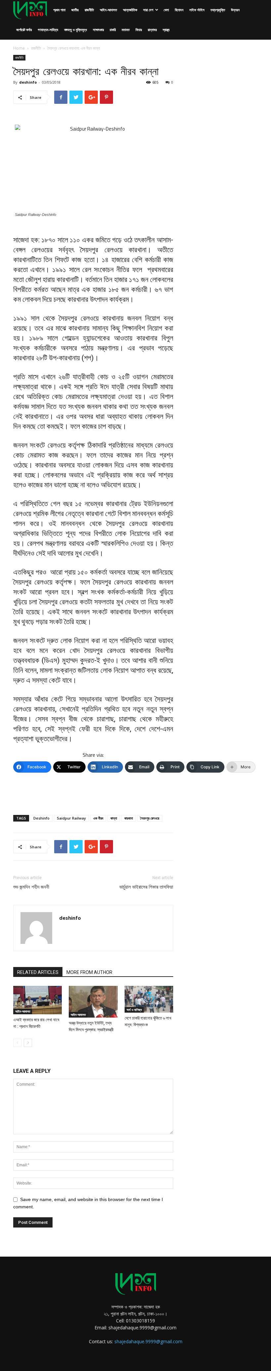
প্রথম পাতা (59, 9)
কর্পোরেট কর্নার (24, 29)
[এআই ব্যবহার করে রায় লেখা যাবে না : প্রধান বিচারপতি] (37, 1000)
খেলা (166, 9)
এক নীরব (98, 818)
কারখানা (128, 818)
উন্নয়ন (235, 9)
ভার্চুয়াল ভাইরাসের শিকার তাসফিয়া (146, 887)
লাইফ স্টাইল (197, 9)
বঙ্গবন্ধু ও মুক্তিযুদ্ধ (75, 29)
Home (19, 48)
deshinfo (28, 82)
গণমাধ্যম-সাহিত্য (48, 29)
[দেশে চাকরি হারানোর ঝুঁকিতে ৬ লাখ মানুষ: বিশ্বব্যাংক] (149, 999)
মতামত (126, 29)
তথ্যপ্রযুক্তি (218, 9)
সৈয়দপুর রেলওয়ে (149, 818)
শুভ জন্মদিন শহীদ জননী (31, 887)
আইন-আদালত (108, 9)
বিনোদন (179, 9)
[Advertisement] (93, 793)
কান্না (113, 818)
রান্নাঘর (152, 29)
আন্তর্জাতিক (130, 9)
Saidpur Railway (71, 818)
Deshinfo (41, 818)
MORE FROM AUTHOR (89, 972)
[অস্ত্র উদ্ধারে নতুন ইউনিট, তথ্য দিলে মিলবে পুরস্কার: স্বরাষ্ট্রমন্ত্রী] (93, 1002)
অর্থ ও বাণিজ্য (134, 1009)
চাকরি (113, 29)
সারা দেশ (148, 9)
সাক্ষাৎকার (98, 29)
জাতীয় (75, 9)
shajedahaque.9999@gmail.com (148, 1341)
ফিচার (139, 29)
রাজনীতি (89, 9)
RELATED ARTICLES (37, 972)
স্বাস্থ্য (166, 29)
